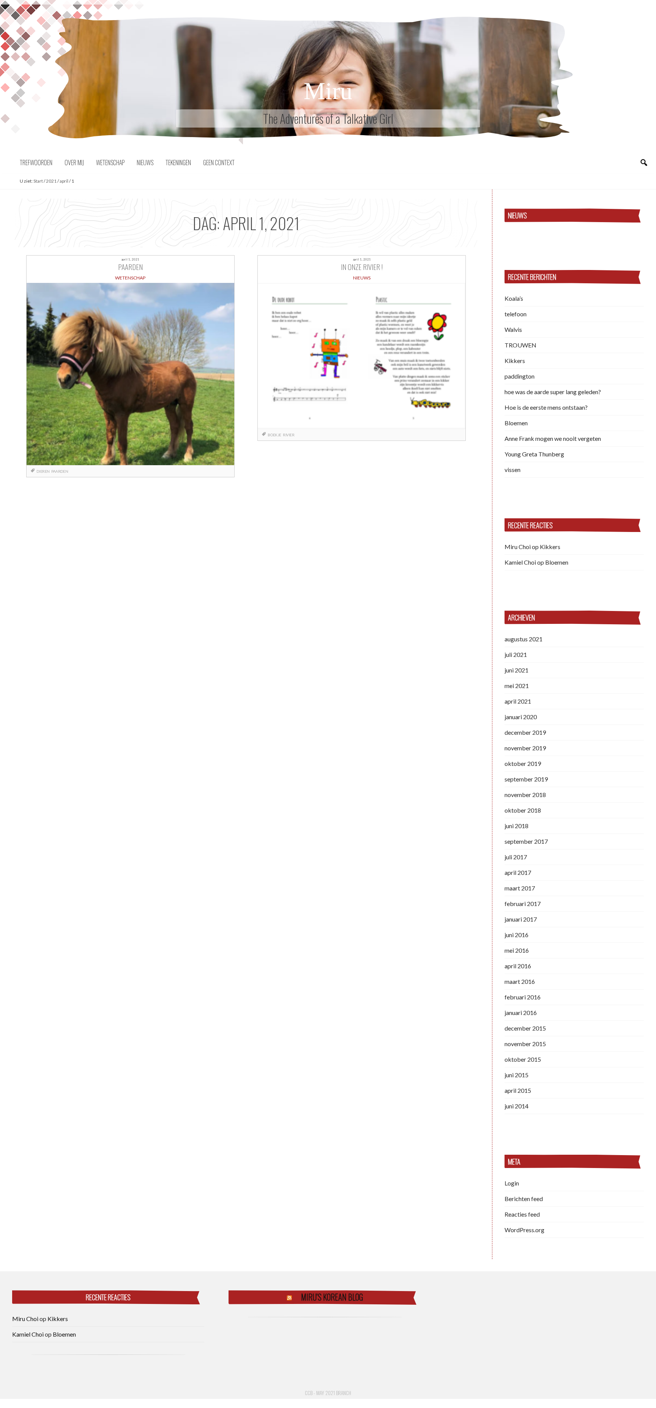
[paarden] (130, 374)
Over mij (74, 162)
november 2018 (525, 794)
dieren (43, 471)
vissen (512, 469)
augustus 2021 (523, 638)
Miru (328, 90)
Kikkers (515, 360)
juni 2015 (516, 1074)
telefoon (516, 313)
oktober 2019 (523, 763)
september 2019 (526, 779)
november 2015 (525, 1043)
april (64, 181)
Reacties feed (522, 1214)
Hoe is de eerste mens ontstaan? (546, 407)
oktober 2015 (523, 1059)
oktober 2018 (523, 810)
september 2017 (526, 841)
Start (38, 181)
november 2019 (525, 747)
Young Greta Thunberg (534, 454)
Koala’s (514, 298)
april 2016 (518, 965)
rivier (289, 435)
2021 (51, 181)
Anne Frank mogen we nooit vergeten (553, 438)
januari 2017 (521, 919)
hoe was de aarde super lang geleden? (553, 391)
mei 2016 (517, 950)
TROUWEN (520, 345)
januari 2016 (521, 1012)
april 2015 (518, 1090)
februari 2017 (523, 903)
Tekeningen (178, 162)
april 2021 (518, 701)
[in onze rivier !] (361, 356)
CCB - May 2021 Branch (328, 1393)
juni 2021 (516, 670)
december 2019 (525, 732)
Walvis (513, 329)
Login (512, 1183)
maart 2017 (520, 888)
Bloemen (516, 422)
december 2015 (525, 1028)
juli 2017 (516, 856)
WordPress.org (524, 1229)
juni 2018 (516, 825)
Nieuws (145, 162)
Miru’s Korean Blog (332, 1297)
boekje (274, 435)
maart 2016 (520, 981)
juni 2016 (516, 934)
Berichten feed (524, 1198)
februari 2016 (523, 997)
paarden (59, 471)
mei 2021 (517, 685)
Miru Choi (518, 546)
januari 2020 (521, 716)
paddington (520, 376)
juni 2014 (516, 1106)
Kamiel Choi (520, 562)
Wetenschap (110, 162)
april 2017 (518, 872)
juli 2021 (516, 654)
